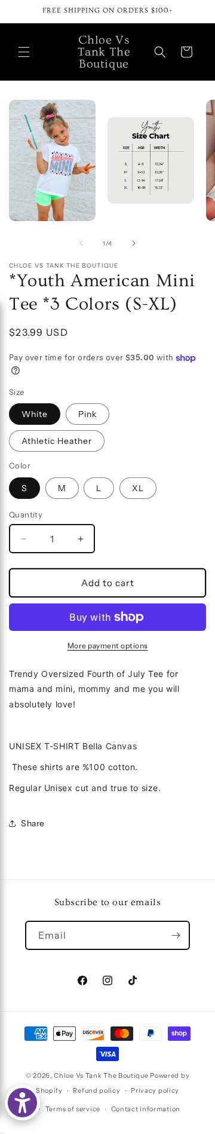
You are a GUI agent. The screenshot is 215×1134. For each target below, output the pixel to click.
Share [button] (33, 823)
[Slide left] (81, 243)
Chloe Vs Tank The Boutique (101, 1075)
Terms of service (72, 1109)
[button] (24, 52)
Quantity (25, 514)
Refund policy (96, 1090)
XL (138, 488)
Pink (87, 414)
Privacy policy (155, 1090)
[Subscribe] (175, 935)
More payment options (107, 645)
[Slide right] (134, 243)
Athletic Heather (57, 441)
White (35, 414)
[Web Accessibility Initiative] (22, 1102)
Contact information (145, 1109)
